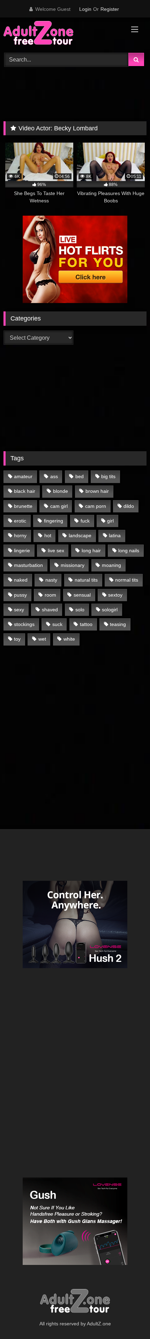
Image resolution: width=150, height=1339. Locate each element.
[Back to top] (128, 1318)
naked (21, 580)
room (50, 595)
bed (79, 476)
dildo (128, 506)
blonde (60, 491)
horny (20, 535)
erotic (20, 521)
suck (57, 624)
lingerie (22, 550)
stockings (24, 624)
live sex (56, 550)
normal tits (126, 580)
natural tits (86, 580)
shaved (50, 609)
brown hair (97, 491)
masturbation (28, 565)
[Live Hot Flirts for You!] (75, 301)
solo (79, 609)
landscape (80, 535)
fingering (53, 521)
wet (42, 639)
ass (54, 476)
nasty (51, 580)
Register (109, 9)
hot (47, 535)
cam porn (95, 506)
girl (110, 521)
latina (115, 535)
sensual (82, 595)
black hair (24, 491)
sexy (19, 609)
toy (17, 639)
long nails (128, 550)
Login (85, 9)
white (69, 639)
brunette (23, 506)
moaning (111, 565)
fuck (85, 521)
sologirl (110, 609)
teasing (118, 624)
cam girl (59, 506)
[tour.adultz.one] (61, 34)
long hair (91, 550)
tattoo (86, 624)
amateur (23, 476)
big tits (108, 476)
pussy (20, 595)
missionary (72, 565)
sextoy (115, 595)
